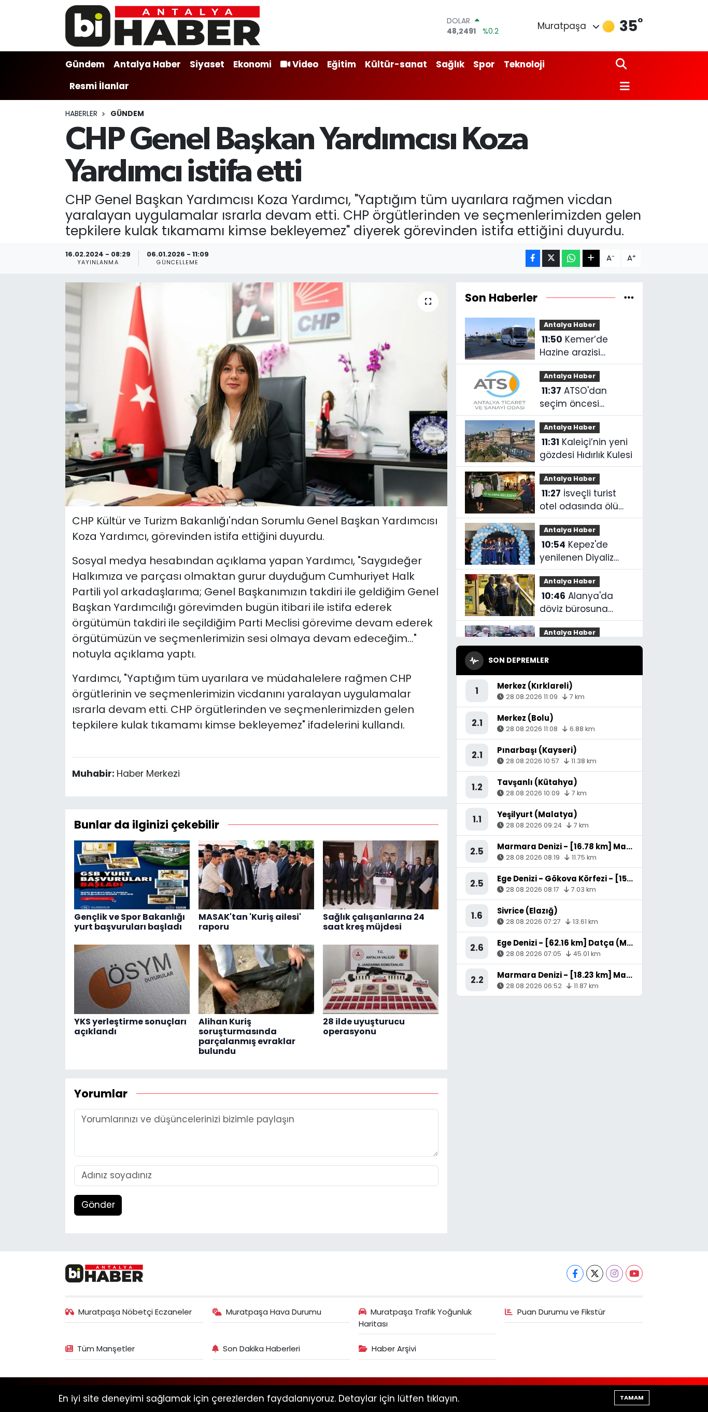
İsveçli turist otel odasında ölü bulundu (579, 500)
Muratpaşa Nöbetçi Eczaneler (135, 1311)
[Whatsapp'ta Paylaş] (571, 258)
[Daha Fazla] (591, 258)
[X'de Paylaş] (551, 258)
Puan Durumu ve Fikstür (561, 1311)
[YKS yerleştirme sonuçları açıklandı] (132, 979)
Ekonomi (252, 64)
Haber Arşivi (394, 1348)
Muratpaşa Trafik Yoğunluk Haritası (415, 1317)
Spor (484, 64)
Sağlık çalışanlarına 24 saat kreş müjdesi (373, 922)
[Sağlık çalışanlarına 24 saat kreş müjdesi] (380, 874)
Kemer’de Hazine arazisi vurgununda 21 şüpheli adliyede (576, 346)
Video (305, 64)
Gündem (85, 64)
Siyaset (207, 64)
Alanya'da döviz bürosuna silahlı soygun (576, 603)
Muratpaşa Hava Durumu (273, 1311)
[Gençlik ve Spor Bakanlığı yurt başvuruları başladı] (132, 874)
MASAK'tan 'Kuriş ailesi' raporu (250, 922)
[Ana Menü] (623, 87)
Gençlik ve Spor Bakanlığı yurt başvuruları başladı (129, 922)
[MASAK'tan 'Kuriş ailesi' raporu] (256, 874)
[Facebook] (575, 1273)
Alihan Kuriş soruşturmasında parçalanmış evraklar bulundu (247, 1037)
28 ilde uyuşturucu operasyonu (364, 1026)
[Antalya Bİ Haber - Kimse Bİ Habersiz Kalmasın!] (162, 25)
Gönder (98, 1205)
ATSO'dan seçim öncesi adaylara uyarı (573, 397)
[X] (594, 1273)
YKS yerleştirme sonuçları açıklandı (130, 1026)
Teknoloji (524, 64)
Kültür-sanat (396, 64)
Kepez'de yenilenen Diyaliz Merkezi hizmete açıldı (577, 551)
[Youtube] (634, 1273)
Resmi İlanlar (99, 86)
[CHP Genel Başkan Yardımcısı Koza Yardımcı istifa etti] (256, 394)
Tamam (632, 1397)
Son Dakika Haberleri (261, 1348)
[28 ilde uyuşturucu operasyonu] (380, 979)
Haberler (81, 113)
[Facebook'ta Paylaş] (533, 258)
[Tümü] (629, 297)
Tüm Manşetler (106, 1348)
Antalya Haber (147, 64)
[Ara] (622, 64)
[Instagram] (614, 1273)
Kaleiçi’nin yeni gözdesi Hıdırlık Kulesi (586, 449)
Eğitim (341, 64)
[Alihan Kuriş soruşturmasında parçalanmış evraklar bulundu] (256, 979)
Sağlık (450, 64)
